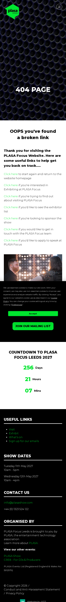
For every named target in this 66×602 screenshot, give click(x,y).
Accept (33, 313)
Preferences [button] (17, 304)
